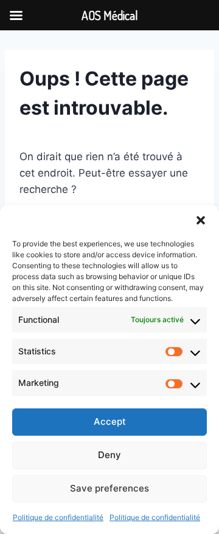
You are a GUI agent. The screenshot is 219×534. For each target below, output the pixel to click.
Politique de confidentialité (58, 517)
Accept (110, 421)
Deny (109, 455)
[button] (201, 220)
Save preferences (109, 488)
